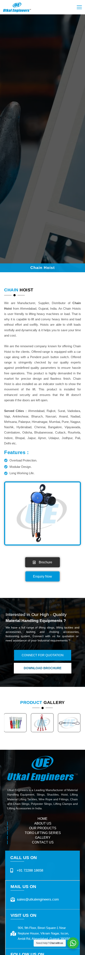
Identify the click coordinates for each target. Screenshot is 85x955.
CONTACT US (43, 842)
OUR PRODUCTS (42, 828)
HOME (42, 818)
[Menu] (79, 7)
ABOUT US (42, 823)
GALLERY (43, 837)
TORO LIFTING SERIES (43, 833)
